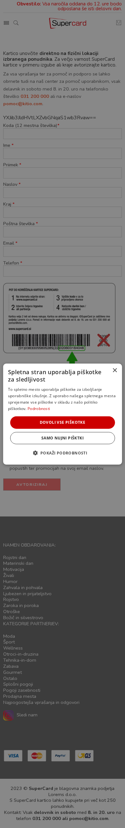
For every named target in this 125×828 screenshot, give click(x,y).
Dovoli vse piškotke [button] (63, 422)
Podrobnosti (39, 408)
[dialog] (62, 413)
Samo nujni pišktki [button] (62, 438)
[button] (63, 453)
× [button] (114, 370)
